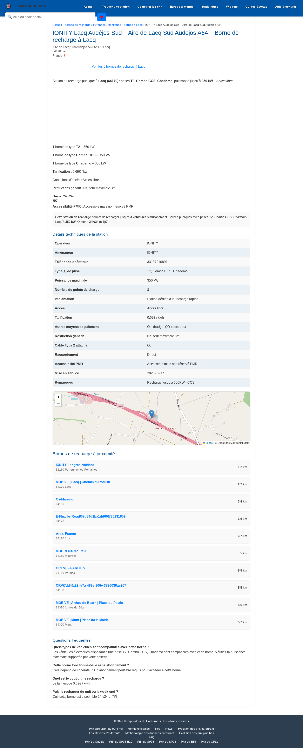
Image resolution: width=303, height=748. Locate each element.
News (169, 728)
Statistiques (209, 6)
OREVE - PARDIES (70, 568)
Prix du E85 (188, 741)
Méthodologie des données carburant (149, 733)
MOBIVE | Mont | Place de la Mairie (82, 620)
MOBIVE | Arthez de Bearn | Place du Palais (89, 603)
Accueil (89, 6)
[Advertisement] (151, 115)
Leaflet (209, 443)
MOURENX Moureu (71, 551)
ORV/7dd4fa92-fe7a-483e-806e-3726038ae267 (91, 585)
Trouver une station (116, 6)
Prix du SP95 (145, 741)
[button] (151, 414)
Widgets (232, 6)
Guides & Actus (256, 6)
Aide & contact (285, 6)
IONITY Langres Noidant (75, 465)
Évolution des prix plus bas (196, 733)
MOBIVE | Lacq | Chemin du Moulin (83, 482)
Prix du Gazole (94, 741)
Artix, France (66, 533)
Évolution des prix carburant (195, 728)
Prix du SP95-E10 (120, 741)
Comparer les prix (149, 6)
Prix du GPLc (209, 741)
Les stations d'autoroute (104, 733)
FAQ (151, 737)
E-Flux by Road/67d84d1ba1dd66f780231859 (91, 516)
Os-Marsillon (65, 499)
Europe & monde (182, 6)
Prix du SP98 (167, 741)
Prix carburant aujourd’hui (106, 728)
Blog (157, 728)
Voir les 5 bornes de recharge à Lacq (118, 66)
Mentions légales (139, 728)
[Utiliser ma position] (101, 17)
